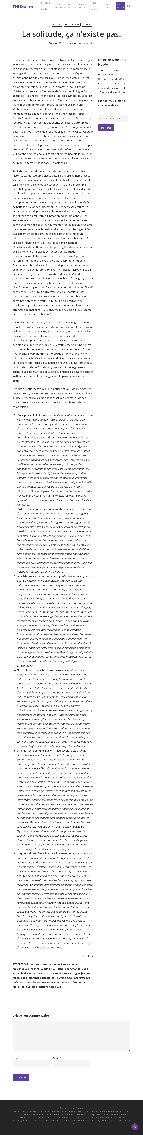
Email (57, 1058)
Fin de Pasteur (72, 24)
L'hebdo (87, 24)
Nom (17, 1058)
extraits (57, 24)
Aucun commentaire (82, 43)
